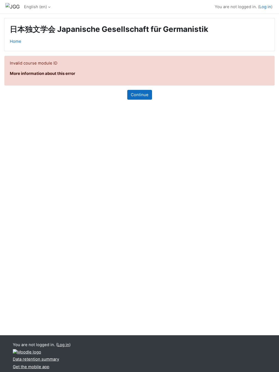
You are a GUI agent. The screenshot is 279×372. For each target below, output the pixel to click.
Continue (139, 94)
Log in (265, 6)
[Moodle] (27, 352)
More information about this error (42, 73)
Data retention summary (36, 359)
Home (15, 41)
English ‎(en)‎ (35, 6)
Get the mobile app (31, 366)
